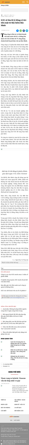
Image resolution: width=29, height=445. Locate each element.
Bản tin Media (5, 407)
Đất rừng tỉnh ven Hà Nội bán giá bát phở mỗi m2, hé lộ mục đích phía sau (13, 322)
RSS (11, 420)
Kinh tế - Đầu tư (20, 404)
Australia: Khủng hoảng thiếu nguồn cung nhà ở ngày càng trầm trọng (14, 310)
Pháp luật (4, 404)
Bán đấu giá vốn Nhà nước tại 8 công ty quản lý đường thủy (13, 286)
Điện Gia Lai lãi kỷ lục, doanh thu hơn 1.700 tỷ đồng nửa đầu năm (19, 351)
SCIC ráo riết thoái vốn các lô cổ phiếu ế (13, 290)
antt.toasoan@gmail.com (17, 297)
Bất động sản (19, 410)
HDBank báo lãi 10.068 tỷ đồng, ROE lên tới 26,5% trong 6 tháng (19, 357)
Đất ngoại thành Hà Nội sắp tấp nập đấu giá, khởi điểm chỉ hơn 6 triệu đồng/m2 (13, 316)
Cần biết (3, 410)
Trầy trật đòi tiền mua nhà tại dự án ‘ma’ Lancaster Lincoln (13, 328)
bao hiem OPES (8, 364)
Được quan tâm (7, 339)
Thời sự (3, 400)
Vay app (5, 366)
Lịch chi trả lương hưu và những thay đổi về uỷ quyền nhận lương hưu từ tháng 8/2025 (18, 344)
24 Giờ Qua (18, 407)
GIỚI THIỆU (17, 420)
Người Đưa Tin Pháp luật (21, 260)
